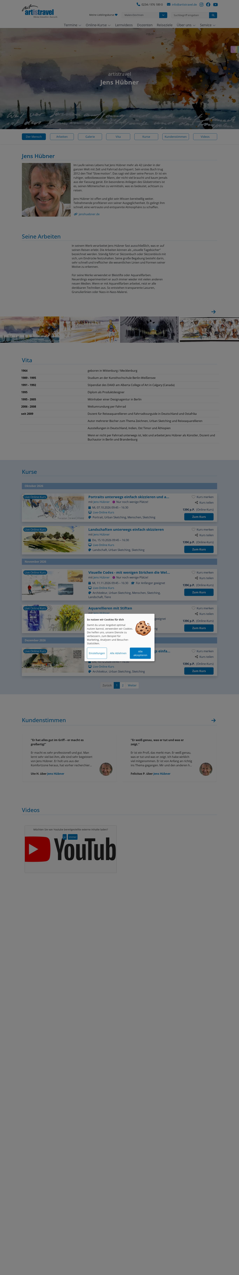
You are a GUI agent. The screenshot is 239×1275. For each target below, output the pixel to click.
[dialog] (119, 637)
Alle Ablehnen (118, 653)
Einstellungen (97, 653)
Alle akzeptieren (140, 653)
